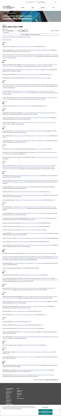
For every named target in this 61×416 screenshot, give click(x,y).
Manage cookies (45, 407)
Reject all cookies (45, 410)
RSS (57, 30)
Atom (53, 30)
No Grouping (37, 34)
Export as (4, 30)
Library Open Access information (8, 397)
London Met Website (29, 1)
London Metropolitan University (3, 13)
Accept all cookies (45, 413)
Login (53, 7)
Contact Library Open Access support (9, 392)
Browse (43, 7)
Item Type (32, 34)
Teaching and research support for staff (9, 404)
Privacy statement (20, 398)
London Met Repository (11, 13)
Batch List (6, 32)
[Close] (59, 410)
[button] (23, 31)
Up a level (5, 29)
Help (33, 7)
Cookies (18, 396)
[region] (30, 410)
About (22, 7)
